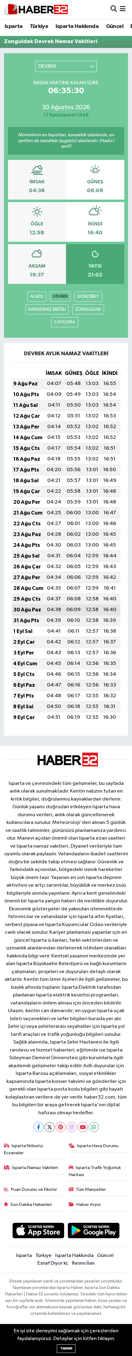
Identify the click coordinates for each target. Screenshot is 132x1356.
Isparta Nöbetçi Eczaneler (23, 1149)
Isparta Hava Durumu (97, 1145)
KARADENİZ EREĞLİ (47, 309)
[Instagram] (72, 1127)
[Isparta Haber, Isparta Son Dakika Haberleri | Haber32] (36, 9)
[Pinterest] (61, 1127)
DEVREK (60, 296)
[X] (50, 1127)
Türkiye (39, 26)
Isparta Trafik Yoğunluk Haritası (95, 1171)
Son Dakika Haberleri (31, 1204)
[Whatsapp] (94, 1127)
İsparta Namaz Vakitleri (35, 1167)
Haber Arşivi (88, 1204)
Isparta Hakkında (77, 26)
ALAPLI (36, 296)
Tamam (66, 1348)
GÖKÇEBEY (88, 296)
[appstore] (38, 1232)
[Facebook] (38, 1127)
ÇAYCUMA (64, 322)
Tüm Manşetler (91, 1189)
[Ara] (114, 9)
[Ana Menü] (123, 9)
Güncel (114, 26)
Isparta (14, 26)
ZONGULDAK (88, 309)
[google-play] (94, 1232)
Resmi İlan (83, 1263)
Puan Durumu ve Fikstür (34, 1189)
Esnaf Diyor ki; (52, 1263)
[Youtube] (83, 1127)
